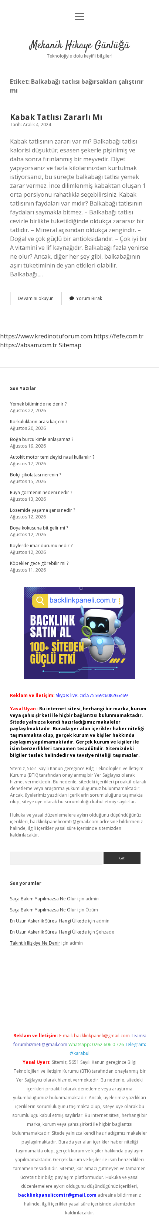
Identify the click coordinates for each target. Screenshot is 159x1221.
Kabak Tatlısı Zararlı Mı (56, 117)
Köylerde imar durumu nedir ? (41, 545)
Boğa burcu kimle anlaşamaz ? (41, 439)
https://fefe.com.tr (118, 336)
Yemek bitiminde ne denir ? (38, 404)
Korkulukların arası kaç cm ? (38, 421)
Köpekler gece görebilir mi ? (39, 563)
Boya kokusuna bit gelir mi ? (39, 528)
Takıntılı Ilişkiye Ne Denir (35, 943)
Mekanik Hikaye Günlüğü (79, 45)
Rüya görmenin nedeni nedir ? (41, 492)
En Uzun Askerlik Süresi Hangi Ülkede (48, 921)
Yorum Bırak (89, 298)
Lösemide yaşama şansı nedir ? (42, 510)
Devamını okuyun (39, 300)
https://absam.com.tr (28, 345)
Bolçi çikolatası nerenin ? (35, 475)
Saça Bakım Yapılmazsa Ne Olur (43, 899)
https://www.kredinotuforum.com (46, 336)
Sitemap (70, 345)
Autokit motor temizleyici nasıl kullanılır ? (52, 457)
